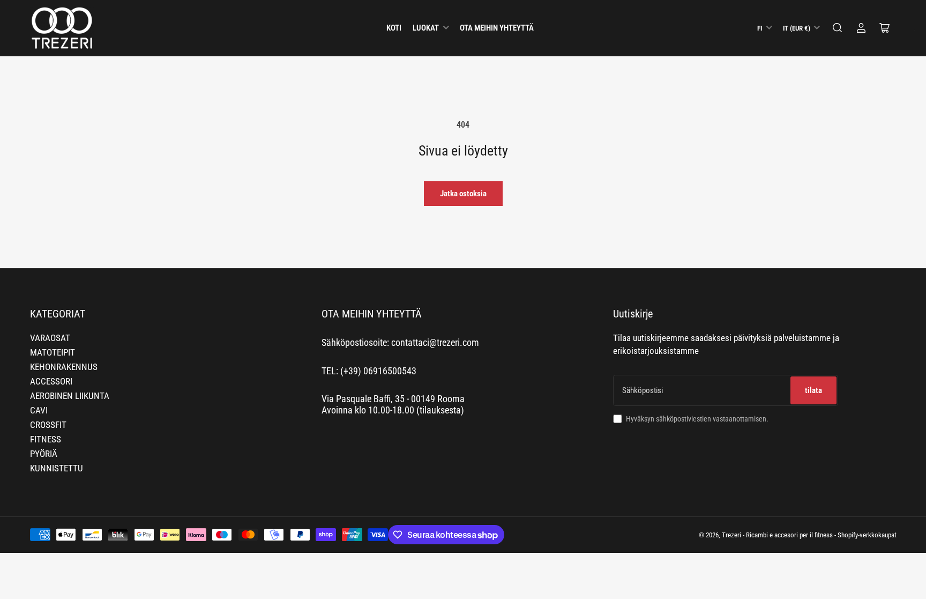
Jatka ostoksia (463, 193)
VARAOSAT (50, 338)
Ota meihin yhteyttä (497, 28)
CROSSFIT (48, 425)
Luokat (426, 28)
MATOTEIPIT (52, 352)
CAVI (39, 410)
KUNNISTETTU (56, 468)
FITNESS (45, 439)
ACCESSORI (51, 381)
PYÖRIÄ (43, 454)
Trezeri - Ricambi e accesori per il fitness (777, 535)
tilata (813, 390)
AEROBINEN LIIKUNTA (69, 396)
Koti (393, 28)
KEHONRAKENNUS (64, 367)
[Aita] (837, 28)
